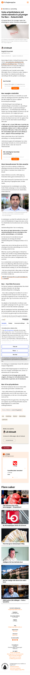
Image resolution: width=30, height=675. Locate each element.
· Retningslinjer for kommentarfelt (15, 654)
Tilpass (14, 350)
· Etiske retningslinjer (15, 652)
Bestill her (15, 635)
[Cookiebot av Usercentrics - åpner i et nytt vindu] (22, 319)
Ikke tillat (15, 354)
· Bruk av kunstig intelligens (15, 655)
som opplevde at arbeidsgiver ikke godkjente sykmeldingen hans (12, 63)
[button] (25, 468)
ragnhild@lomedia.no (5, 53)
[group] (15, 468)
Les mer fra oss (9, 440)
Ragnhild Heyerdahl (7, 51)
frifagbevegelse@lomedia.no (15, 609)
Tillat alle (15, 346)
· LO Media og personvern (15, 658)
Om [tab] (28, 323)
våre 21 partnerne (9, 330)
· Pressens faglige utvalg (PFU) (17, 669)
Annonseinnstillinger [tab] (19, 323)
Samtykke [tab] (4, 323)
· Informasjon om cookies (15, 657)
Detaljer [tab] (10, 323)
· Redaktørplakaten (14, 666)
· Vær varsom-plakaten (15, 668)
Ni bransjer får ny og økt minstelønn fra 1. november (15, 277)
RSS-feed (15, 631)
